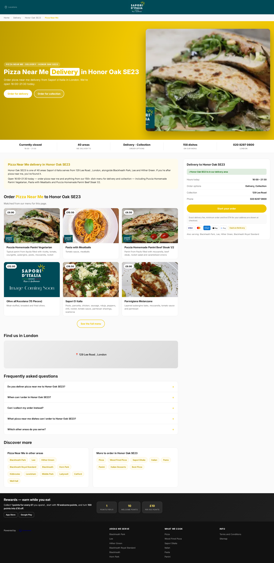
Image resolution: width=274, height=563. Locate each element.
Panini (102, 467)
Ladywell (63, 474)
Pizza (101, 460)
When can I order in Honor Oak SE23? (29, 397)
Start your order (226, 208)
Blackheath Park (18, 460)
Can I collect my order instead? (25, 407)
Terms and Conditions (230, 534)
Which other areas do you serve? (26, 429)
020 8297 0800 (243, 144)
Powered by (10, 530)
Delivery (17, 18)
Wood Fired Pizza (118, 460)
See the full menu (91, 323)
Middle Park (47, 474)
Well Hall (14, 481)
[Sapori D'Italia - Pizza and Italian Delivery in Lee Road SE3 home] (137, 7)
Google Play (26, 515)
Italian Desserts (118, 467)
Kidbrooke (15, 474)
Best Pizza (137, 467)
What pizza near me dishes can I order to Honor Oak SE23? (41, 418)
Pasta (166, 460)
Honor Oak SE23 (33, 18)
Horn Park (64, 467)
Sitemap (223, 538)
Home (6, 18)
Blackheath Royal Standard (23, 467)
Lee (33, 460)
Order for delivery (18, 93)
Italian (154, 460)
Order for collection (49, 93)
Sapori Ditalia (139, 460)
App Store (10, 515)
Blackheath (47, 467)
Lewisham (31, 474)
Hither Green (47, 460)
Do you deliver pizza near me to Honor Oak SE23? (36, 386)
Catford (78, 474)
